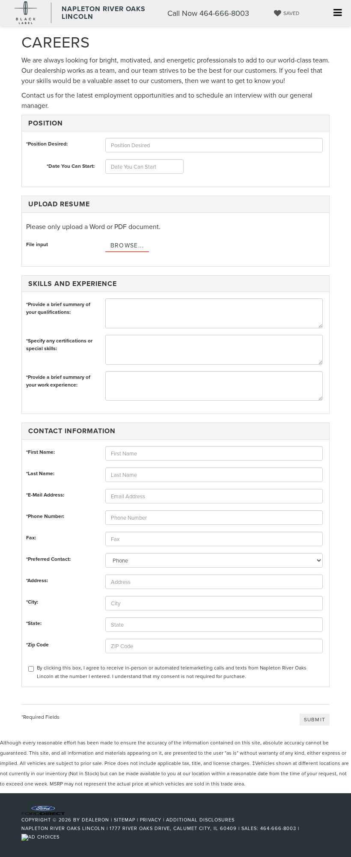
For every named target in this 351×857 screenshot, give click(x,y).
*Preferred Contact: (48, 558)
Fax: (31, 537)
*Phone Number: (45, 516)
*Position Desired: (47, 143)
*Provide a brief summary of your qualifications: (58, 306)
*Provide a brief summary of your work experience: (58, 378)
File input (37, 244)
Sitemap (124, 819)
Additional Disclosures (200, 819)
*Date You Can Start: (71, 166)
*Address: (37, 580)
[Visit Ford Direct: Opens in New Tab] (41, 836)
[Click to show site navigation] (337, 13)
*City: (32, 601)
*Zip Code (37, 644)
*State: (34, 623)
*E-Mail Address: (45, 494)
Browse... (127, 245)
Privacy (150, 819)
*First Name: (40, 451)
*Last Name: (40, 473)
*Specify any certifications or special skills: (59, 342)
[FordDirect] (43, 809)
